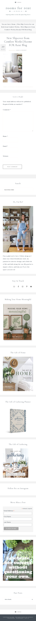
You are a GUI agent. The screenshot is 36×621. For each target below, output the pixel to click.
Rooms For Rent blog (18, 11)
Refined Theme (20, 617)
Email (5, 146)
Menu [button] (19, 2)
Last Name (7, 522)
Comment (7, 110)
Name (5, 136)
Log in (27, 618)
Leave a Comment (21, 50)
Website (5, 156)
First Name (7, 516)
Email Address (9, 511)
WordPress (19, 618)
